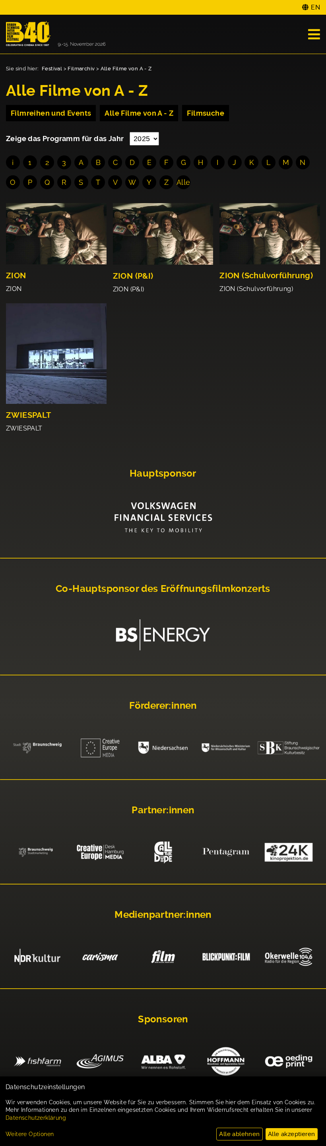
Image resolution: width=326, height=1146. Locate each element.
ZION (16, 275)
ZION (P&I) (133, 276)
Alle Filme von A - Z (126, 69)
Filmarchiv (81, 69)
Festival (52, 69)
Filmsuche (205, 113)
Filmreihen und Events (51, 113)
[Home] (55, 34)
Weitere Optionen (30, 1134)
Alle (183, 182)
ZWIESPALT (28, 415)
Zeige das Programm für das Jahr (66, 138)
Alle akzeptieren (291, 1134)
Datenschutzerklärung (36, 1118)
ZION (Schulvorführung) (266, 275)
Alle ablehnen (239, 1134)
